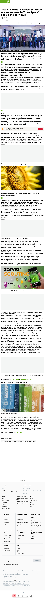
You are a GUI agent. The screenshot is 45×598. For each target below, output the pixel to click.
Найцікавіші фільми (21, 532)
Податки (5, 539)
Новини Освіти (34, 530)
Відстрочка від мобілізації (36, 523)
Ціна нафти (6, 532)
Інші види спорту (20, 553)
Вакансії (31, 498)
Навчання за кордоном (35, 539)
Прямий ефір (6, 519)
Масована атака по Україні (22, 522)
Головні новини (7, 516)
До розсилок (37, 560)
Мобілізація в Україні (36, 514)
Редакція (3, 498)
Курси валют (6, 533)
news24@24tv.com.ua (6, 485)
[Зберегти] (40, 23)
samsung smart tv (26, 585)
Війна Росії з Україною (22, 514)
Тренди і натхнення (7, 550)
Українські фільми (20, 533)
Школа (32, 535)
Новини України (7, 517)
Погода (5, 524)
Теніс (18, 550)
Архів (31, 502)
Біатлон (18, 551)
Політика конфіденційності (21, 496)
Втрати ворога (20, 525)
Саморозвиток (34, 538)
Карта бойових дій (20, 517)
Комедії (18, 537)
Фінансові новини (7, 535)
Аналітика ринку (7, 547)
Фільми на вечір (20, 535)
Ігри (31, 506)
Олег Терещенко (7, 17)
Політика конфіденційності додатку (22, 501)
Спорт (18, 545)
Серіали (18, 538)
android (6, 585)
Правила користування (6, 508)
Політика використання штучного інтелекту (22, 499)
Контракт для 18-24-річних (36, 522)
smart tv (19, 585)
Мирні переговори (20, 519)
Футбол (18, 548)
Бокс (18, 547)
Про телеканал (4, 502)
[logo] (7, 1)
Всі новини (6, 514)
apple (13, 585)
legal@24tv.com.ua (17, 580)
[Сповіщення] (43, 1)
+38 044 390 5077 (27, 485)
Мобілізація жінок (34, 520)
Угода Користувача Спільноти (21, 503)
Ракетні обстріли (20, 516)
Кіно (18, 530)
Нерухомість (6, 545)
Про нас (3, 496)
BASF (7, 20)
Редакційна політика (5, 500)
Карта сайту (32, 504)
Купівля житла (6, 548)
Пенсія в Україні (7, 541)
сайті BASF (19, 432)
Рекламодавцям (4, 506)
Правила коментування (20, 505)
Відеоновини (6, 520)
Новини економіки (8, 530)
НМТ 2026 (33, 536)
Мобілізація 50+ (34, 519)
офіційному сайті (14, 379)
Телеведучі (4, 504)
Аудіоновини (6, 522)
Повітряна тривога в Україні (22, 520)
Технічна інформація (19, 507)
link (24, 491)
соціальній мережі (26, 379)
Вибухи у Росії (20, 524)
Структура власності (33, 500)
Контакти (31, 496)
